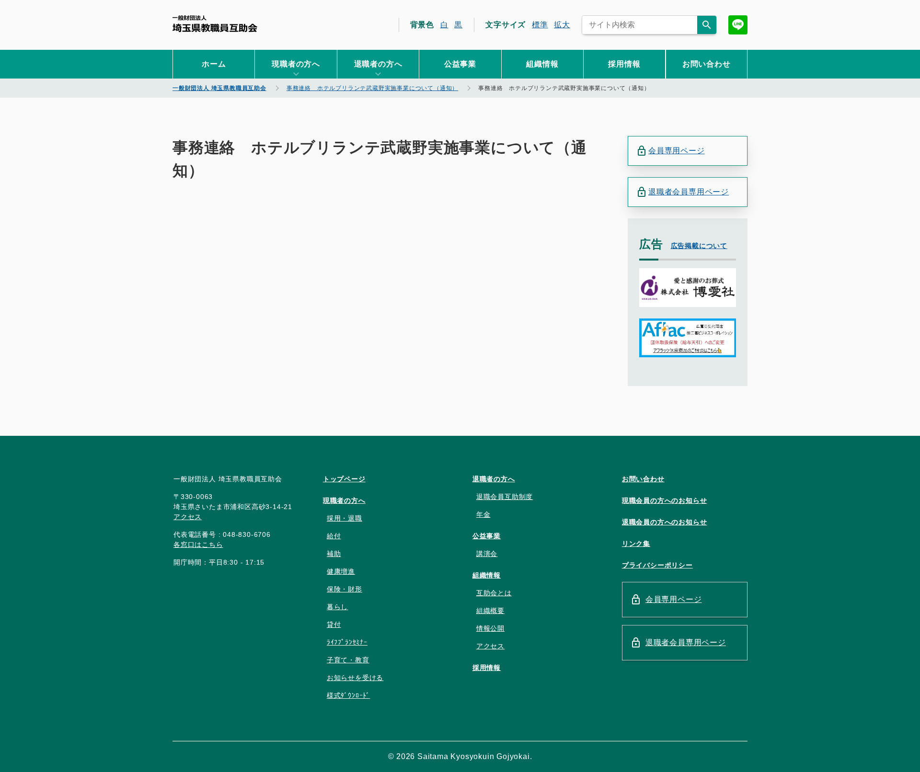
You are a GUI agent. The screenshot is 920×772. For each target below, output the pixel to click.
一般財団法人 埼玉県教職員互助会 (214, 23)
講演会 (486, 553)
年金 (483, 514)
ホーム (214, 64)
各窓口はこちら (198, 544)
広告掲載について (699, 246)
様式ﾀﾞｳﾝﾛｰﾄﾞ (348, 695)
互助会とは (494, 593)
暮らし (337, 607)
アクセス (187, 517)
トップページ (344, 479)
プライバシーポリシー (657, 565)
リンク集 (636, 543)
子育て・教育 (348, 660)
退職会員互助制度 (504, 496)
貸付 (334, 624)
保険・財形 (344, 589)
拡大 (562, 25)
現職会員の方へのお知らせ (664, 500)
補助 (334, 553)
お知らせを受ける (355, 677)
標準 (540, 25)
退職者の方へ (493, 479)
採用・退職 (344, 518)
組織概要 (490, 610)
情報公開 (490, 628)
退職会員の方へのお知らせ (664, 522)
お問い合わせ (706, 64)
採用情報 (624, 64)
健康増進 (341, 571)
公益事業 (460, 64)
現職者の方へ (344, 500)
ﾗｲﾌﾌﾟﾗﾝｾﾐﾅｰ (347, 642)
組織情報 (542, 64)
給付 (334, 536)
